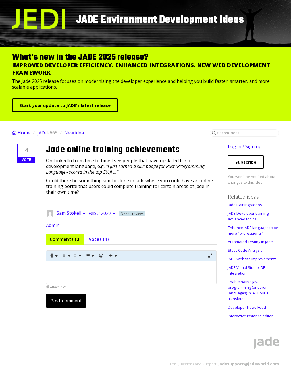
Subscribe (245, 162)
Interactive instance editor (250, 315)
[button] (53, 256)
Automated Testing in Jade (250, 241)
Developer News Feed (247, 307)
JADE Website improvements (252, 258)
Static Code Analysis (245, 250)
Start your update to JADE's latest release (65, 105)
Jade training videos (245, 204)
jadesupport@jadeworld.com (248, 364)
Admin (52, 225)
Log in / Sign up (244, 146)
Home (24, 133)
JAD (41, 133)
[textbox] (131, 272)
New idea (74, 133)
